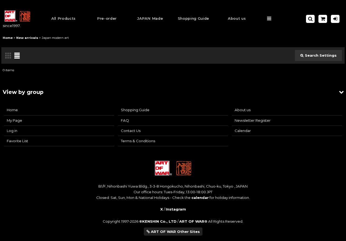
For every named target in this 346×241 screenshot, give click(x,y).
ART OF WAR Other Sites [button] (175, 231)
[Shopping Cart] (322, 19)
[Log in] (335, 19)
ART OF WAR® (193, 221)
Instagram (176, 209)
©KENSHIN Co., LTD (158, 221)
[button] (193, 19)
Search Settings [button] (321, 55)
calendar (200, 197)
